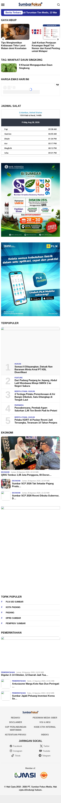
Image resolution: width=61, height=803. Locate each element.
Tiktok (17, 756)
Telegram (46, 756)
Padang (10, 612)
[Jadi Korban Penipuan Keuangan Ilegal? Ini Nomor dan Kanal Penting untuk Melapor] (46, 32)
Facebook (17, 746)
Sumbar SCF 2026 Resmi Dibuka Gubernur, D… (35, 497)
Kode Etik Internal (45, 727)
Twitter (46, 746)
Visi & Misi (45, 722)
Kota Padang (13, 607)
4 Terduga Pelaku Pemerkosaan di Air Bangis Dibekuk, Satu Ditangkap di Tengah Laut (35, 397)
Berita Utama (21, 391)
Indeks (45, 734)
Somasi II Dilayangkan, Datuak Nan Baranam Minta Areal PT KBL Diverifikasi (34, 369)
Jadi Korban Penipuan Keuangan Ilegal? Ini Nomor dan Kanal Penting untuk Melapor (46, 46)
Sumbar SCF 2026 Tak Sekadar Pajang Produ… (33, 485)
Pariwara (19, 405)
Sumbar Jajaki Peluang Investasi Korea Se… (33, 697)
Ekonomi (5, 472)
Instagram (17, 751)
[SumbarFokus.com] (30, 4)
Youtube (46, 751)
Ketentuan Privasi (15, 734)
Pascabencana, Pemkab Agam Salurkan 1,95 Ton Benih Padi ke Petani (36, 409)
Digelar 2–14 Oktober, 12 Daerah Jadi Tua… (24, 675)
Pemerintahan (8, 672)
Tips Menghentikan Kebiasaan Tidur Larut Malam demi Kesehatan (13, 45)
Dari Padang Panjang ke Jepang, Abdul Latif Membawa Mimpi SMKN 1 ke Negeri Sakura (36, 383)
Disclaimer (15, 722)
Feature (19, 378)
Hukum (18, 364)
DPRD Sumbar (13, 618)
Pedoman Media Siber (45, 718)
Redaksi (15, 718)
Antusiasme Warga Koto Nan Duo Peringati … (35, 685)
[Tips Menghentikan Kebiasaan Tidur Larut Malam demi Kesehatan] (15, 32)
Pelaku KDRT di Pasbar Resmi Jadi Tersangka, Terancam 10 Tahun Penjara (36, 421)
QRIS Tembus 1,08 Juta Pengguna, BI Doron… (26, 475)
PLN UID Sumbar (14, 602)
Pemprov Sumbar (15, 623)
